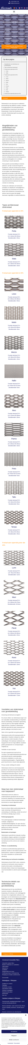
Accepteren (14, 1031)
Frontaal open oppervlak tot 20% (11, 69)
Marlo (7, 78)
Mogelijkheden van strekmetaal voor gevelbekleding (11, 65)
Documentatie (5, 977)
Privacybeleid (17, 1043)
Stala (7, 73)
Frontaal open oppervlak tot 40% (11, 74)
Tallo (7, 89)
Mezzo (7, 80)
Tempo (7, 91)
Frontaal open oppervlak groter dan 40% (12, 93)
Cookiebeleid (10, 1043)
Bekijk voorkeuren (14, 1039)
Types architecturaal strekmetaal (10, 67)
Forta (7, 71)
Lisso (7, 76)
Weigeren (14, 1035)
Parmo (7, 86)
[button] (26, 1015)
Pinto (7, 88)
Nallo (7, 82)
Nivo (7, 84)
